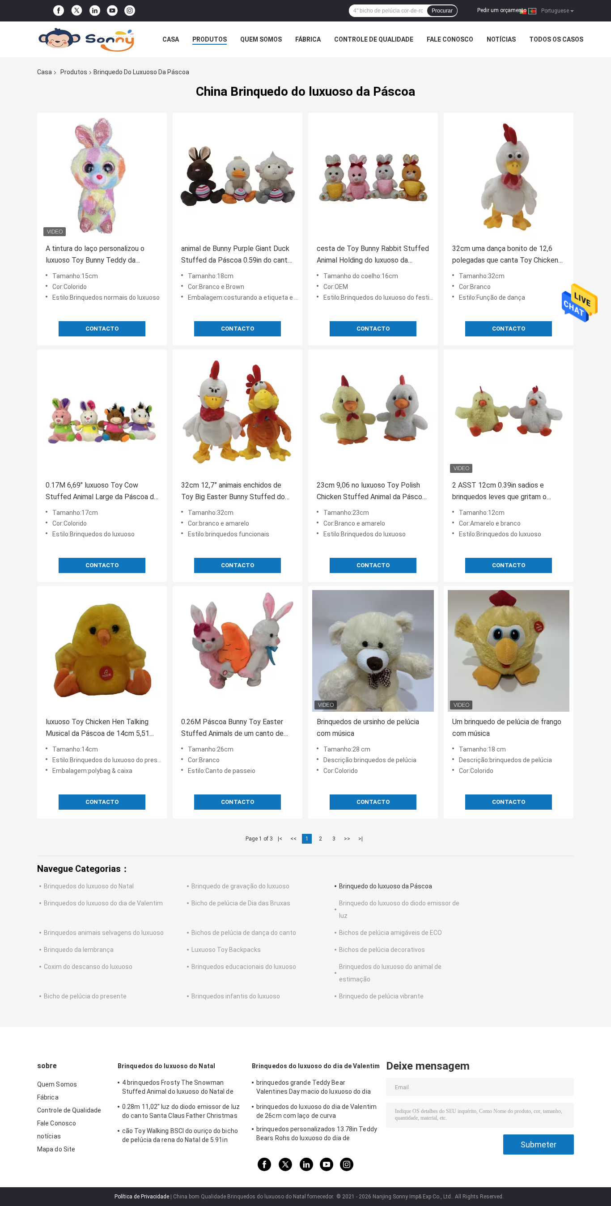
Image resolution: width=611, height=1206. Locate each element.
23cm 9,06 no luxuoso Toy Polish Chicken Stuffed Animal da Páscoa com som (371, 492)
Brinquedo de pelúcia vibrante (381, 996)
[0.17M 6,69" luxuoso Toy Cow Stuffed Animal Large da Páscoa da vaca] (102, 414)
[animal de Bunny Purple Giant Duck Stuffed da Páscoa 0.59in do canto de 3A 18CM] (237, 177)
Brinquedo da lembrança (79, 949)
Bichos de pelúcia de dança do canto (243, 932)
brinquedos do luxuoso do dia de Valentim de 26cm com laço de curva (316, 1111)
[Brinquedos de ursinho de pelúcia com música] (373, 651)
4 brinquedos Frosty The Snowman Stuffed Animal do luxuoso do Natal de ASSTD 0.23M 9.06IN (177, 1088)
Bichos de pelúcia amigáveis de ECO (390, 932)
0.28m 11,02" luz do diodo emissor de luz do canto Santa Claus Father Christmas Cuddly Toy (181, 1112)
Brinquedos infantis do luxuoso (235, 996)
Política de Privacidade (142, 1196)
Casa (170, 39)
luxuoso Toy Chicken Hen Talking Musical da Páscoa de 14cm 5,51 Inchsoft (97, 728)
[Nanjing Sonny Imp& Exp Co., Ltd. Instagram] (130, 11)
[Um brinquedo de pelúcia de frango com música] (508, 651)
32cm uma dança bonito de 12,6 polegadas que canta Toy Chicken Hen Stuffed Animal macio (505, 255)
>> (347, 839)
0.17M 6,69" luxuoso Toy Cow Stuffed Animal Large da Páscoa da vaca (101, 492)
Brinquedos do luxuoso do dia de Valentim (103, 903)
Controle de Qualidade (373, 39)
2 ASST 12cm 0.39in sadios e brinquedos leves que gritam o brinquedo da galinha (499, 492)
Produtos (209, 39)
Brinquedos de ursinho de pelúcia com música (368, 728)
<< (293, 839)
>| (360, 839)
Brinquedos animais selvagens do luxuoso (104, 932)
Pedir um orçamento (501, 10)
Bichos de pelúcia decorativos (382, 949)
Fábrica (308, 39)
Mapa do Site (56, 1149)
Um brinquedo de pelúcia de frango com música (506, 728)
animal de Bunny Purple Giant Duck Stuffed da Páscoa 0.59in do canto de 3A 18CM (236, 255)
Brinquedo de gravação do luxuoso (240, 886)
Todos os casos (556, 39)
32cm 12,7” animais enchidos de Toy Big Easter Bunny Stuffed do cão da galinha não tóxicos (233, 492)
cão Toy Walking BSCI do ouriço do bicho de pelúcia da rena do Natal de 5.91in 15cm (180, 1136)
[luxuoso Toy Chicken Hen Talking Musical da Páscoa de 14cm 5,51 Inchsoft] (102, 651)
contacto (102, 328)
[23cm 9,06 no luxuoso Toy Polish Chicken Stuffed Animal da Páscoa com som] (373, 414)
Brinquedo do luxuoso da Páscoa (385, 886)
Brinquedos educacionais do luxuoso (243, 966)
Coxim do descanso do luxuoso (88, 966)
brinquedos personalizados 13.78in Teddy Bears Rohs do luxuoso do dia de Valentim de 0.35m (316, 1134)
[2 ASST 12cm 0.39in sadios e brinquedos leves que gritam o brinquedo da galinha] (508, 414)
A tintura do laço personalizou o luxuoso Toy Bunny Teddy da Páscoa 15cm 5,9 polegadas (95, 255)
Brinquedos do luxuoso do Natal (89, 886)
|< (280, 839)
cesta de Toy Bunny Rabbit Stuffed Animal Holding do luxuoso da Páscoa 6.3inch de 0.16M (373, 255)
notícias (501, 39)
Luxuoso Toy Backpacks (226, 949)
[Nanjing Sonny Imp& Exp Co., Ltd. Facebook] (59, 11)
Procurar (442, 11)
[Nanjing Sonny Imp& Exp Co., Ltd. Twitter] (76, 10)
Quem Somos (261, 39)
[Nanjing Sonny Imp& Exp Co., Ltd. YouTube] (112, 11)
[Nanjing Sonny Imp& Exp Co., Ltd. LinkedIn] (95, 11)
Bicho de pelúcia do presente (85, 996)
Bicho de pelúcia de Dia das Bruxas (240, 903)
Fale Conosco (450, 39)
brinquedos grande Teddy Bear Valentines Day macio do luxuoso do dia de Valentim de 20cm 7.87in (313, 1088)
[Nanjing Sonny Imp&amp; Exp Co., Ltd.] (86, 39)
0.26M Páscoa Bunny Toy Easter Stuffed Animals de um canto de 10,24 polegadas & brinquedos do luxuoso (233, 728)
